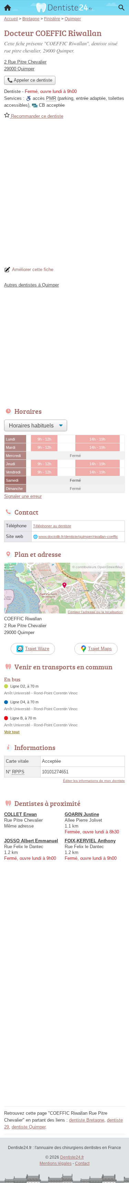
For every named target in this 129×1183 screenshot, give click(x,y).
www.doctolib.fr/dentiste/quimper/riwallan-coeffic (78, 537)
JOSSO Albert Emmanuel (31, 840)
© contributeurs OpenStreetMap (97, 567)
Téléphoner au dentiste (52, 526)
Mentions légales (56, 1163)
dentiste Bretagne (86, 1120)
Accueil (7, 7)
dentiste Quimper (28, 1126)
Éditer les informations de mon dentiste (94, 781)
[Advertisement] (64, 195)
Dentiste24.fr (72, 1157)
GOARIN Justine (82, 814)
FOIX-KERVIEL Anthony (90, 840)
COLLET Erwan (20, 814)
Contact (82, 1163)
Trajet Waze (37, 648)
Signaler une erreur (23, 496)
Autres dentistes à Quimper (31, 285)
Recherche (121, 7)
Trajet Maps (100, 648)
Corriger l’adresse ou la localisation (95, 612)
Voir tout (12, 732)
